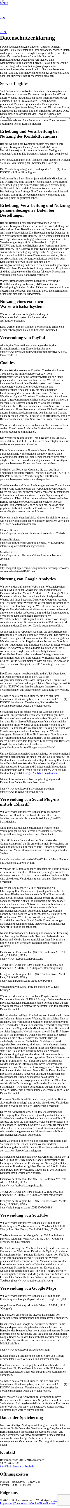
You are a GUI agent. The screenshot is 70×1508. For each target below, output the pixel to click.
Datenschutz (21, 1503)
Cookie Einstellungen (42, 1503)
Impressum (6, 1503)
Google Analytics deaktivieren (40, 773)
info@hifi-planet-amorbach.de (17, 1466)
